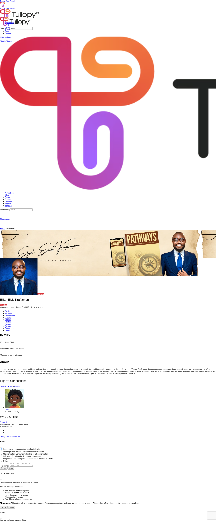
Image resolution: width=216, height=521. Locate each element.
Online (3, 422)
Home (2, 228)
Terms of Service (13, 436)
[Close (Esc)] (1, 447)
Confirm (11, 507)
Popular (17, 386)
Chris (7, 409)
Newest (3, 386)
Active (10, 386)
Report (10, 468)
